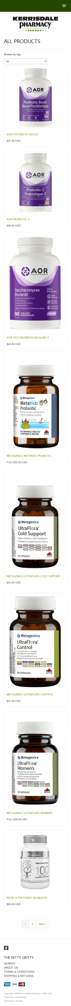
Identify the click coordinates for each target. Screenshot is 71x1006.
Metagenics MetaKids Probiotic (29, 456)
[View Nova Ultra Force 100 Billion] (35, 861)
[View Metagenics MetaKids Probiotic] (35, 402)
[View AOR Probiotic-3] (35, 182)
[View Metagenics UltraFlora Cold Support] (35, 522)
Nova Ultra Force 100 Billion (27, 898)
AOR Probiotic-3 (18, 219)
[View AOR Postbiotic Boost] (35, 97)
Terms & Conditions (19, 971)
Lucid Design (20, 997)
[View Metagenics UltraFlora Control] (35, 641)
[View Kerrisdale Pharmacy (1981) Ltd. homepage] (35, 24)
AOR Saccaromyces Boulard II (28, 337)
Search (9, 963)
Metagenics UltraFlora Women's (30, 813)
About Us (11, 967)
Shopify (19, 1000)
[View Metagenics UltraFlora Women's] (35, 759)
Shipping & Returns (19, 975)
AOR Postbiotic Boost (23, 134)
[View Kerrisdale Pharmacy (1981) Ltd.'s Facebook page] (6, 948)
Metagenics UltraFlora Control (30, 694)
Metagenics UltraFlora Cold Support (33, 576)
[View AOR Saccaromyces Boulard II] (35, 284)
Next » (42, 924)
